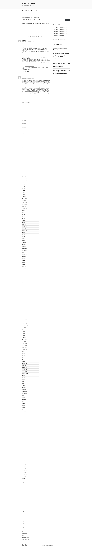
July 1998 (23, 452)
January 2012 (24, 224)
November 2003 (24, 417)
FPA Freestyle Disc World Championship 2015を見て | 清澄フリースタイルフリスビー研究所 (61, 55)
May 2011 (23, 238)
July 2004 (23, 401)
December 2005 (24, 367)
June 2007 (23, 331)
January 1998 (24, 454)
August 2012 (24, 210)
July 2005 (23, 377)
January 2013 (24, 200)
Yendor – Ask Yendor (25, 539)
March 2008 (24, 313)
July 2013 (23, 188)
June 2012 (23, 214)
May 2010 (23, 262)
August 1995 (24, 466)
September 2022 (24, 131)
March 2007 (24, 337)
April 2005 (23, 383)
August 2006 (24, 351)
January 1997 (24, 458)
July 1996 (23, 462)
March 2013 (24, 196)
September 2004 (25, 397)
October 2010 (24, 252)
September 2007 (25, 325)
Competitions (24, 491)
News (23, 513)
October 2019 (24, 133)
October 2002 (24, 427)
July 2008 (23, 305)
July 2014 (23, 168)
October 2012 (24, 206)
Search (54, 17)
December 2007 (24, 319)
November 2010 (24, 250)
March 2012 (24, 220)
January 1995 (24, 468)
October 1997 (24, 456)
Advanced (23, 485)
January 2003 (24, 423)
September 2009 (25, 278)
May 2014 (23, 172)
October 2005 (24, 371)
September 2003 (25, 421)
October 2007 (24, 323)
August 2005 (24, 375)
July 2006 (23, 353)
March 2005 (24, 385)
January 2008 (24, 317)
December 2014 (24, 158)
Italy (22, 501)
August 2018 (24, 135)
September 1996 (24, 460)
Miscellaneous (24, 509)
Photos (23, 515)
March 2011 (24, 242)
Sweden (23, 527)
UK (22, 531)
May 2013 (23, 192)
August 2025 (24, 125)
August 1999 (24, 446)
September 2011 (24, 230)
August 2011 (24, 232)
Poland (23, 517)
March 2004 (24, 409)
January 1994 (24, 472)
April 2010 (23, 264)
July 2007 (23, 329)
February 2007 (24, 339)
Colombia (23, 489)
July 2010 (23, 258)
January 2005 (24, 389)
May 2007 (23, 333)
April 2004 (23, 407)
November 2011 (24, 226)
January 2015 (24, 156)
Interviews (23, 499)
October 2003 (24, 419)
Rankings (23, 523)
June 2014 (23, 170)
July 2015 (23, 147)
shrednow (28, 4)
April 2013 (23, 194)
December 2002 (24, 425)
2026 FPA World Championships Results (59, 27)
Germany (23, 495)
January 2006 (24, 365)
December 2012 (24, 202)
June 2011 (23, 236)
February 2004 (24, 411)
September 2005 (25, 373)
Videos (23, 535)
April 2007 (23, 335)
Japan (23, 503)
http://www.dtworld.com (26, 58)
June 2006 (23, 355)
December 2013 (24, 178)
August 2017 (24, 137)
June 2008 (23, 307)
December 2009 (24, 272)
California (23, 487)
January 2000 (24, 440)
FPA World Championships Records (28, 10)
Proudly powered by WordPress (47, 545)
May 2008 (23, 309)
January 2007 (24, 341)
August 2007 (24, 327)
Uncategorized (24, 533)
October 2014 (24, 162)
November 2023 (24, 129)
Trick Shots (23, 529)
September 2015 (24, 143)
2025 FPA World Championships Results (59, 29)
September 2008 (25, 301)
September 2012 (24, 208)
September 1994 (24, 470)
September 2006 (25, 349)
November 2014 (24, 160)
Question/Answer (25, 521)
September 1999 (24, 444)
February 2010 (24, 268)
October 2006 (24, 347)
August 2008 (24, 303)
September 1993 (24, 474)
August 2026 (24, 123)
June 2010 (23, 260)
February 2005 (24, 387)
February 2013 (24, 198)
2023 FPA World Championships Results (59, 33)
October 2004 (24, 395)
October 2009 (24, 276)
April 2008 (23, 311)
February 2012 (24, 222)
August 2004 (24, 399)
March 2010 (24, 266)
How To (23, 497)
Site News (23, 525)
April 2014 (23, 174)
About (37, 10)
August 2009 (24, 280)
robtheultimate (35, 17)
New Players (24, 511)
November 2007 (24, 321)
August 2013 (24, 186)
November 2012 (24, 204)
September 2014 (24, 164)
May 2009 (23, 286)
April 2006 (23, 359)
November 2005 (24, 369)
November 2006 (24, 345)
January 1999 (24, 450)
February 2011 (24, 244)
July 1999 (23, 448)
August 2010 (24, 256)
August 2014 (24, 166)
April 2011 (23, 240)
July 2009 (23, 282)
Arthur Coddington (57, 42)
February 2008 (24, 315)
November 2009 (24, 274)
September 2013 (24, 184)
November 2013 (24, 180)
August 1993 (24, 476)
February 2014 (24, 176)
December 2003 (24, 415)
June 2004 (23, 403)
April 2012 (23, 218)
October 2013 (24, 182)
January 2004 (24, 413)
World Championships (25, 537)
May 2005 (23, 381)
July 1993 (23, 478)
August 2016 (24, 139)
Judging (23, 505)
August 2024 (24, 127)
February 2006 (24, 363)
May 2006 (23, 357)
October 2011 (24, 228)
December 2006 (24, 343)
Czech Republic (24, 493)
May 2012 (23, 216)
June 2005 (23, 379)
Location (23, 507)
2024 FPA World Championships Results (59, 31)
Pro (22, 519)
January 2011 (24, 246)
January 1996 (24, 464)
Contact (42, 10)
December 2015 (24, 141)
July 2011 (23, 234)
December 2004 (24, 391)
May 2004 (23, 405)
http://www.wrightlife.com (29, 66)
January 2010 (24, 270)
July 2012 (23, 212)
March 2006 (24, 361)
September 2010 (24, 254)
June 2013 (23, 190)
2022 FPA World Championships (58, 35)
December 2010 (24, 248)
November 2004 (24, 393)
